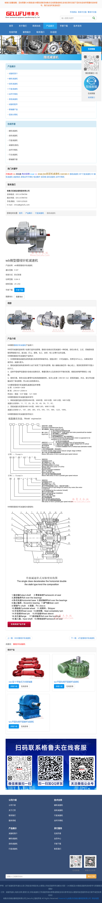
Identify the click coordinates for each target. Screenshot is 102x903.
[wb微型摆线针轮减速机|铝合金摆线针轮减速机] (22, 14)
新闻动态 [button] (36, 25)
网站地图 (95, 898)
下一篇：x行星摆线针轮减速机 (83, 638)
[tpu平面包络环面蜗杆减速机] (28, 707)
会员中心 (57, 838)
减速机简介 (13, 73)
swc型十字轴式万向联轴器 (20, 681)
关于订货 (12, 810)
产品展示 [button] (50, 25)
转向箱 (18, 174)
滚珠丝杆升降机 (27, 177)
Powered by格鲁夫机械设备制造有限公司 (74, 898)
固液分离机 (13, 114)
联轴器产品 (13, 109)
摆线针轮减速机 (20, 345)
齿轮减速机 (13, 84)
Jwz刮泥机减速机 (51, 173)
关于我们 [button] (23, 25)
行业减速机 (13, 154)
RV (92, 174)
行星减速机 (13, 89)
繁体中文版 (92, 12)
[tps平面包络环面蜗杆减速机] (73, 667)
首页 (11, 25)
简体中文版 (82, 12)
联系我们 (40, 32)
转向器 (32, 174)
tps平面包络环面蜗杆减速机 (66, 681)
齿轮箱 (43, 177)
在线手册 (57, 833)
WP (80, 174)
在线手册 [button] (13, 32)
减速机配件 (13, 104)
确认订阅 (91, 876)
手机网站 (73, 12)
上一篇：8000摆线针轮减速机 (19, 638)
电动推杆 (36, 177)
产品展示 (28, 213)
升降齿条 (9, 174)
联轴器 (40, 174)
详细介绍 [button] (13, 686)
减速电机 (16, 177)
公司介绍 (12, 805)
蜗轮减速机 (13, 78)
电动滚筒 (26, 174)
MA (14, 174)
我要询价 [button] (19, 296)
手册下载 (57, 843)
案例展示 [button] (27, 32)
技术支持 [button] (77, 25)
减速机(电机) (14, 145)
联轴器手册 (13, 159)
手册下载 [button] (64, 25)
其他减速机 (13, 99)
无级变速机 (64, 174)
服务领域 (12, 820)
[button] (92, 320)
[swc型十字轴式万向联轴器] (28, 667)
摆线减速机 (74, 174)
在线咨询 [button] (24, 686)
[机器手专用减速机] (51, 44)
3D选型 (53, 32)
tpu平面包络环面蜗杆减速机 (21, 721)
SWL (35, 174)
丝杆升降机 (13, 94)
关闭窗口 (91, 97)
